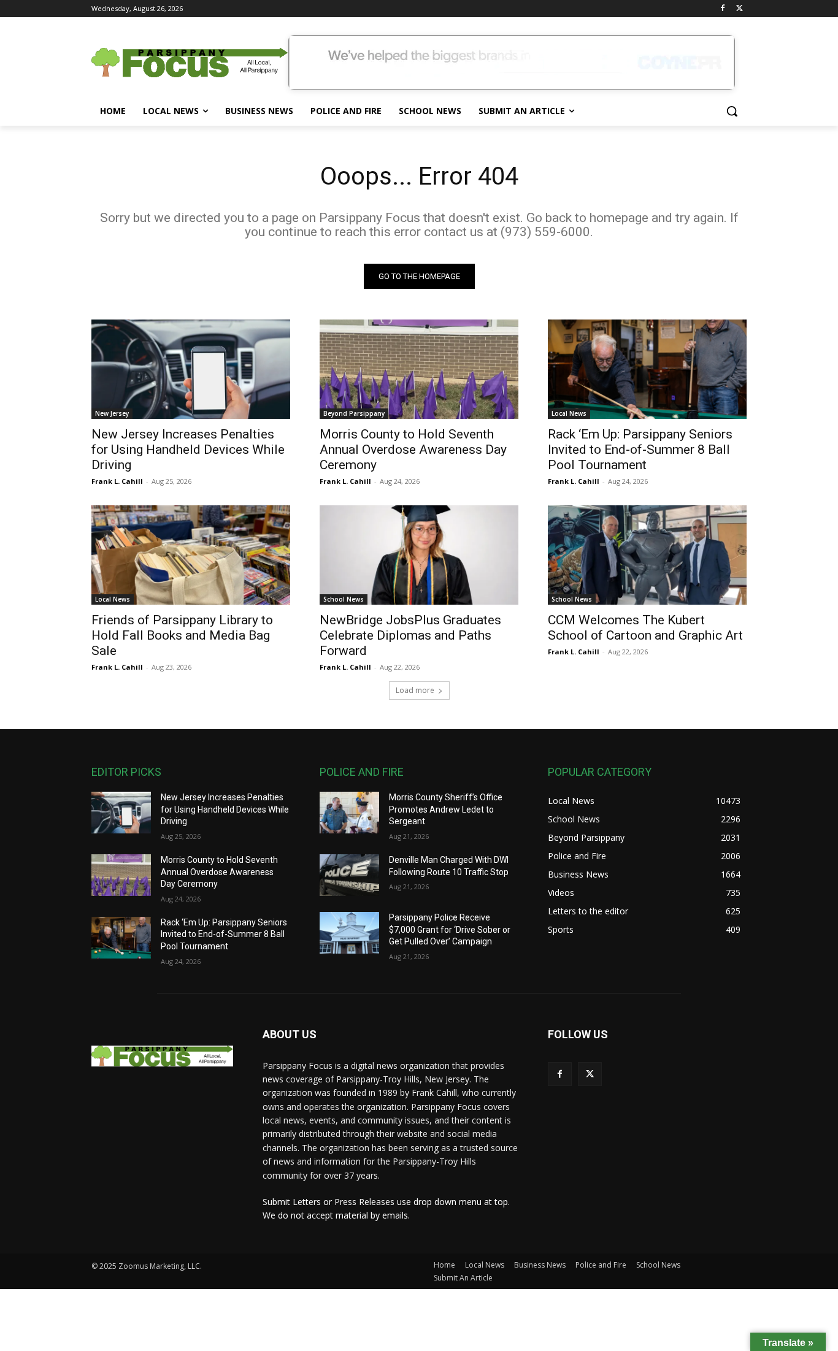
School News (343, 599)
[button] (732, 111)
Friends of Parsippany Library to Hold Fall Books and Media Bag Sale (182, 635)
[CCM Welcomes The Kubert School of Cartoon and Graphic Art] (647, 555)
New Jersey (112, 413)
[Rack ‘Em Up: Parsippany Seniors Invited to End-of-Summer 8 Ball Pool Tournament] (647, 369)
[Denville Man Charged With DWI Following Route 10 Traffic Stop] (349, 875)
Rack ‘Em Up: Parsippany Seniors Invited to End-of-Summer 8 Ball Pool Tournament (640, 449)
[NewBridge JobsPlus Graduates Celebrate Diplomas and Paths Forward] (419, 555)
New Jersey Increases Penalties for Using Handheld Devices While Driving (188, 449)
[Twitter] (739, 9)
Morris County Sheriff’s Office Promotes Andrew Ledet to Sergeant (445, 809)
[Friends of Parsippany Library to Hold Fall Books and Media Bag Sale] (190, 555)
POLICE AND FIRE (362, 771)
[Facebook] (722, 9)
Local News (569, 413)
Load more (415, 690)
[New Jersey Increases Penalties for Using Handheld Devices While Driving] (190, 369)
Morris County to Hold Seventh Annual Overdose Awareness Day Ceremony (413, 449)
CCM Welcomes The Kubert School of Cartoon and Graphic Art (645, 628)
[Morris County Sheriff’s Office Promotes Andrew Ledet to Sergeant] (349, 812)
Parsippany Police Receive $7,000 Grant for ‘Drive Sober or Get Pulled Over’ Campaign (449, 929)
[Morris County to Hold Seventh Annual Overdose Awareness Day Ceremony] (419, 369)
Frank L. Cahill (117, 481)
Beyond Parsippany (354, 413)
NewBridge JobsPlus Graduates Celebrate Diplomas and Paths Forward (410, 635)
